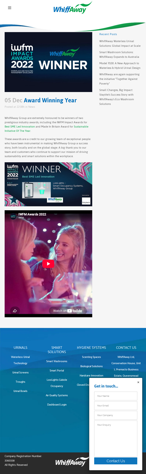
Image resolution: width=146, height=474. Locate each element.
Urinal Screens (20, 372)
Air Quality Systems (57, 395)
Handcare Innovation (91, 375)
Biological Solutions (91, 366)
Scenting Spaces (91, 357)
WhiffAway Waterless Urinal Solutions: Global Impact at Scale (119, 43)
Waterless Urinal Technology (20, 360)
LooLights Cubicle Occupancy (57, 383)
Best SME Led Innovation (20, 126)
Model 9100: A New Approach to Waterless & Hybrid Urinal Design (119, 65)
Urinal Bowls (20, 391)
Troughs (20, 382)
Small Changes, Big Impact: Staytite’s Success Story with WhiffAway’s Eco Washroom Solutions (116, 97)
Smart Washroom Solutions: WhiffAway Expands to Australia (119, 54)
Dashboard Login (57, 404)
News (31, 106)
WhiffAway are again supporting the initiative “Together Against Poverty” (119, 79)
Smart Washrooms (56, 361)
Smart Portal (57, 370)
